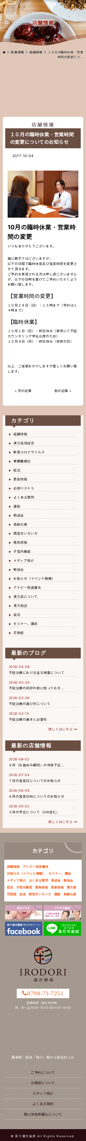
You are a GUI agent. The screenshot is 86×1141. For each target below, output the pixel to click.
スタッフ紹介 (42, 1093)
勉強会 (18, 569)
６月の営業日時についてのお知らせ (36, 796)
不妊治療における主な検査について (36, 673)
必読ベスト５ (23, 488)
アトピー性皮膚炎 (27, 588)
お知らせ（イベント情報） (34, 578)
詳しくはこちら (61, 729)
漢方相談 (20, 606)
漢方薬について (25, 597)
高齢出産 (20, 524)
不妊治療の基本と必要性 (28, 719)
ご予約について (43, 1072)
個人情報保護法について (43, 1114)
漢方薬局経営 (23, 443)
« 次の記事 (23, 391)
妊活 (16, 470)
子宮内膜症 (22, 551)
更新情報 (20, 479)
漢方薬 (71, 887)
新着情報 (17, 52)
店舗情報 (35, 52)
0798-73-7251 (45, 993)
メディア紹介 (23, 560)
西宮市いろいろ (25, 533)
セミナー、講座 (25, 624)
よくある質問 (23, 497)
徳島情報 (20, 542)
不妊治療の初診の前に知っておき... (36, 688)
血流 (16, 615)
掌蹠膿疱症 (22, 461)
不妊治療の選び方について (30, 704)
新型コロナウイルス (29, 452)
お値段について (43, 1083)
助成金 (18, 515)
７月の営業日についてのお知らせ (35, 781)
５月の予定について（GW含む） (34, 812)
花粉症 (18, 633)
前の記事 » (62, 391)
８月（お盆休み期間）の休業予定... (36, 765)
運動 (16, 506)
